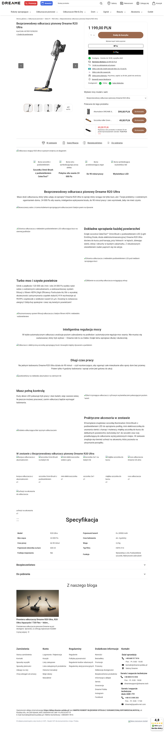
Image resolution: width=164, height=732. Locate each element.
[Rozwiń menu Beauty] (125, 12)
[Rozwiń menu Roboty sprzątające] (30, 12)
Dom (93, 12)
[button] (20, 65)
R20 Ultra (55, 19)
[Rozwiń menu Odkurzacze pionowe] (57, 12)
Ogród (106, 12)
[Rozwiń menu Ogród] (110, 12)
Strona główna (21, 19)
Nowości (48, 3)
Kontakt (125, 648)
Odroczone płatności (99, 76)
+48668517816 (67, 715)
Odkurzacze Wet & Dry (73, 12)
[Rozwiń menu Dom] (97, 12)
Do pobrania (23, 574)
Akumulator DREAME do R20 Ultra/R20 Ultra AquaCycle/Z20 (103, 112)
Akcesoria (135, 12)
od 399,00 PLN (104, 62)
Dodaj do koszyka (120, 35)
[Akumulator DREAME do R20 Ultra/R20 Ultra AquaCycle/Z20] (88, 111)
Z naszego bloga (82, 585)
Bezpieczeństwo (25, 564)
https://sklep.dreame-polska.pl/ (57, 710)
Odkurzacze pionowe (45, 12)
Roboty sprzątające (19, 12)
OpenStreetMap (150, 407)
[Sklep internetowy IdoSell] (138, 721)
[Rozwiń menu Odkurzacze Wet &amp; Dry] (85, 12)
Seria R (47, 19)
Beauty (120, 12)
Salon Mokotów (118, 83)
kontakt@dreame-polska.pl (33, 715)
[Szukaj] (101, 3)
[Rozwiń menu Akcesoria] (141, 12)
